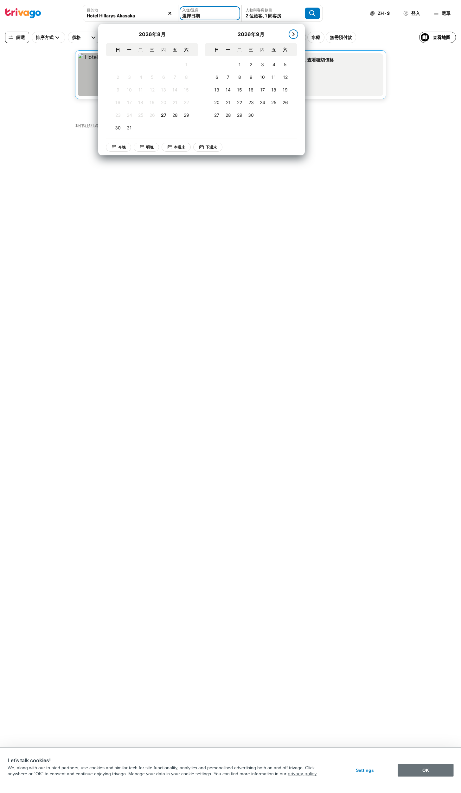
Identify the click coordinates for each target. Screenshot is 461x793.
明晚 (150, 147)
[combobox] (130, 15)
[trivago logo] (23, 13)
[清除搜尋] (170, 13)
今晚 (122, 147)
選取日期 (294, 66)
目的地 (92, 10)
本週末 (179, 147)
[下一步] (293, 34)
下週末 (211, 147)
